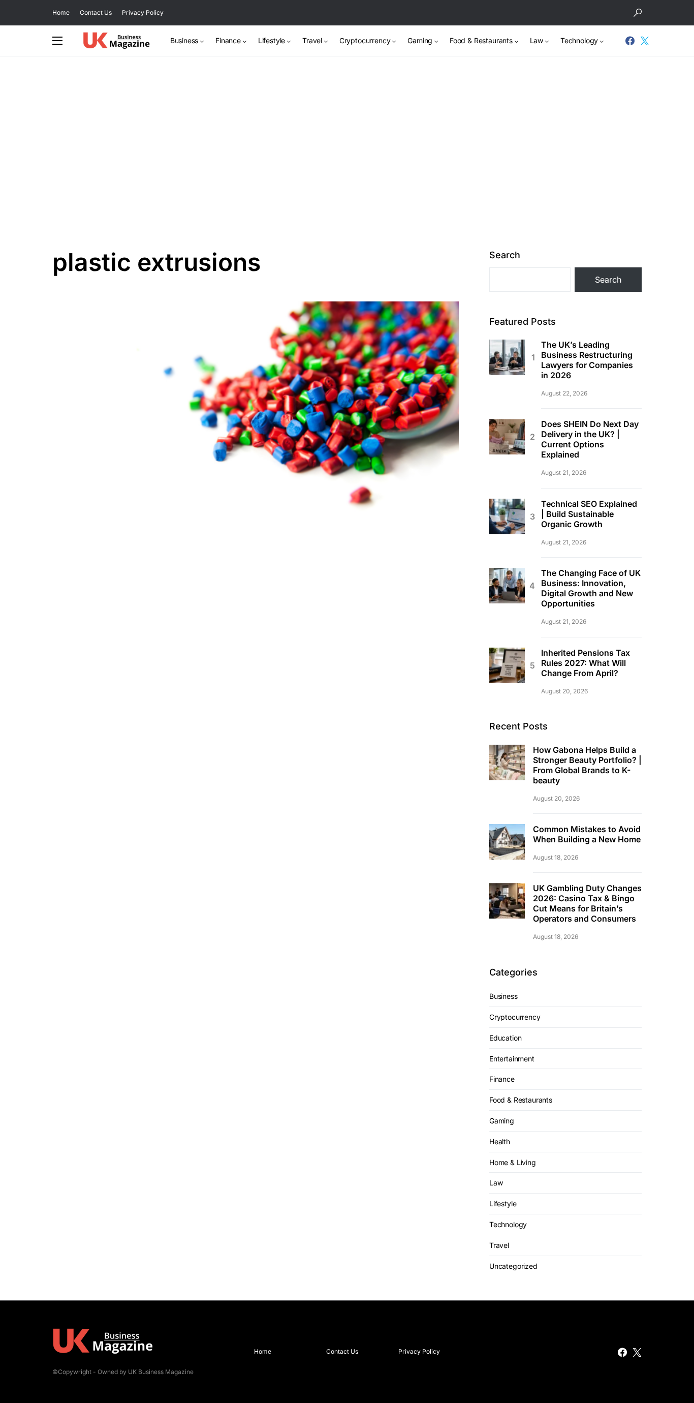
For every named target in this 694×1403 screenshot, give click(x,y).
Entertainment (511, 1058)
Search (504, 255)
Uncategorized (513, 1266)
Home (61, 12)
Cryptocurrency (515, 1017)
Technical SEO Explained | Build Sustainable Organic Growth (589, 514)
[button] (638, 13)
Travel (499, 1245)
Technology (508, 1224)
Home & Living (512, 1162)
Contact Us (96, 12)
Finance (502, 1079)
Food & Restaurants (520, 1099)
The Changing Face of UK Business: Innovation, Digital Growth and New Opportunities (591, 588)
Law (495, 1182)
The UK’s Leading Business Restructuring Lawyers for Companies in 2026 (587, 360)
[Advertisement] (347, 152)
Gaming (501, 1120)
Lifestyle (502, 1203)
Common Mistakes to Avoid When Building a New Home (587, 834)
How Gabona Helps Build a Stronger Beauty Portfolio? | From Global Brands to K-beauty (587, 765)
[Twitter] (644, 40)
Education (505, 1037)
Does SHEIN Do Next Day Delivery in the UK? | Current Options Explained (590, 439)
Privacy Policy (143, 12)
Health (499, 1141)
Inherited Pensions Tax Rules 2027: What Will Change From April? (585, 663)
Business (503, 996)
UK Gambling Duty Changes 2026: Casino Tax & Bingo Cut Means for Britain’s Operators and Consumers (587, 903)
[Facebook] (630, 40)
